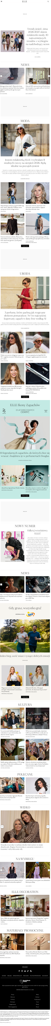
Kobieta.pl (37, 997)
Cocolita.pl (13, 999)
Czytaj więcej (25, 246)
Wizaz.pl (37, 1004)
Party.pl (12, 994)
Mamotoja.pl (12, 1002)
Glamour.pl (13, 997)
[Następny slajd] (49, 76)
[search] (48, 1)
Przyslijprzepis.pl (37, 999)
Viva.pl (37, 1002)
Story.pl (37, 1006)
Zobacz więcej (25, 495)
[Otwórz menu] (1, 1)
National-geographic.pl (12, 1006)
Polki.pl (37, 994)
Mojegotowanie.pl (12, 1004)
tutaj (10, 1022)
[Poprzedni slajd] (1, 76)
